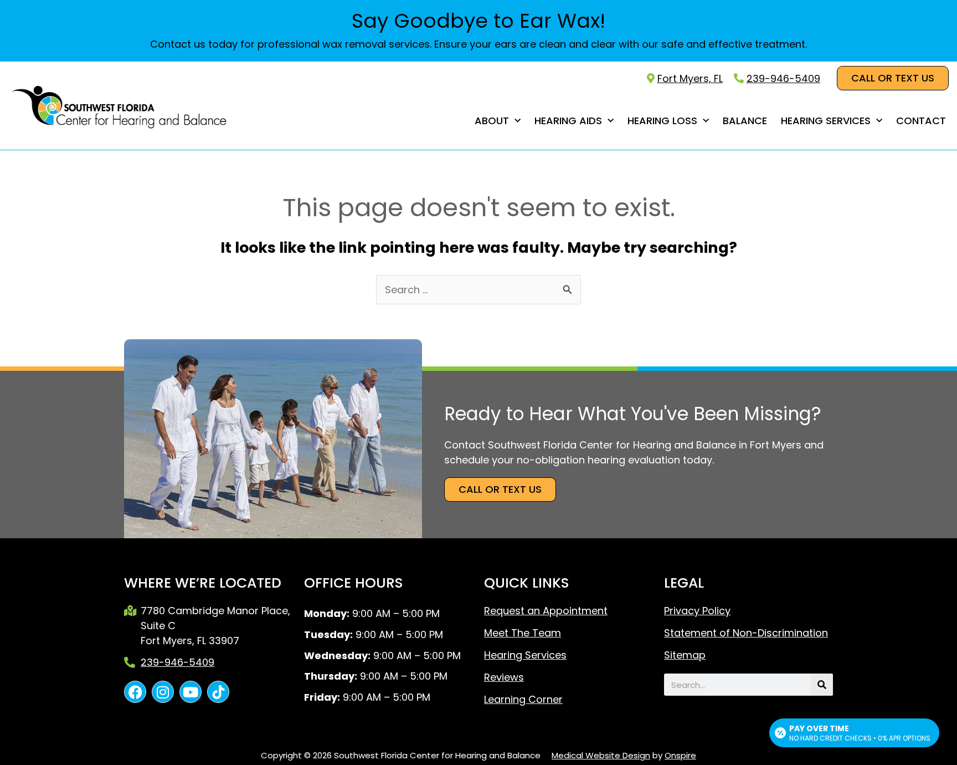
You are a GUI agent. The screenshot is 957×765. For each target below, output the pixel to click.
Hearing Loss (662, 121)
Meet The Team (522, 633)
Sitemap (685, 655)
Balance (745, 121)
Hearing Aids (568, 121)
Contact (921, 121)
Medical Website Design (601, 755)
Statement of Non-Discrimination (746, 633)
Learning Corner (523, 699)
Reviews (504, 677)
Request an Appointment (546, 610)
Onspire (680, 755)
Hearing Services (826, 121)
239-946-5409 (783, 78)
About (492, 121)
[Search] (822, 685)
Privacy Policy (697, 610)
